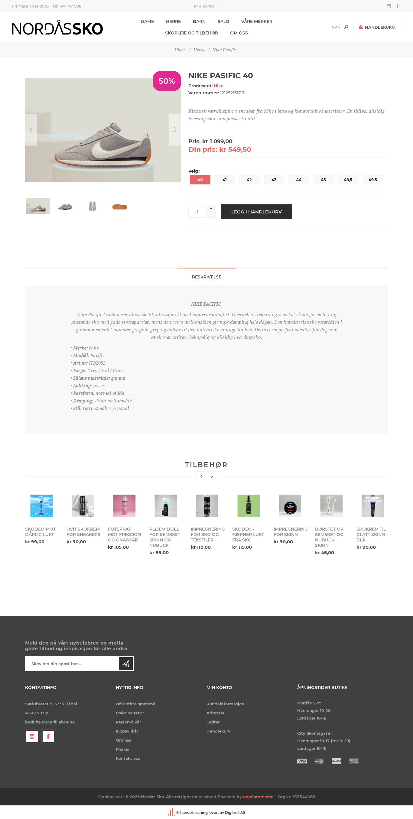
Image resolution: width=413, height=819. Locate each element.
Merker (123, 749)
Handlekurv (218, 731)
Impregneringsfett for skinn (290, 531)
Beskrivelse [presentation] (206, 277)
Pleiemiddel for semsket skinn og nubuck (164, 537)
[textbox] (325, 27)
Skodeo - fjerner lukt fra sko (248, 534)
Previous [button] (201, 476)
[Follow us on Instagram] (32, 736)
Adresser (215, 712)
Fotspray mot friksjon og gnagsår (124, 534)
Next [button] (212, 476)
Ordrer (213, 722)
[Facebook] (48, 736)
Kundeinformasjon (225, 703)
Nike (219, 86)
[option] (42, 518)
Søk (346, 27)
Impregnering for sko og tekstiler (208, 534)
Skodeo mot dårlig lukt (40, 531)
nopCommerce (258, 796)
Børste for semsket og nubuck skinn (329, 537)
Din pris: (203, 149)
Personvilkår (128, 722)
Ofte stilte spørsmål (136, 703)
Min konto (204, 6)
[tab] (206, 276)
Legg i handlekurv (256, 212)
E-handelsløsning (192, 812)
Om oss (123, 740)
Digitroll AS (235, 812)
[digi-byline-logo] (172, 812)
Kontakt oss (128, 758)
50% (167, 81)
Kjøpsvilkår (127, 731)
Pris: (194, 141)
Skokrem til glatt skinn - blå (372, 534)
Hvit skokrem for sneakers (83, 531)
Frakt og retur (130, 712)
